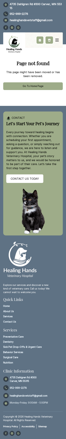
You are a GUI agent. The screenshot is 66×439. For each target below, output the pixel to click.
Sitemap (42, 426)
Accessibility (28, 426)
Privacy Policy (10, 426)
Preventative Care (13, 336)
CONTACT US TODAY (25, 178)
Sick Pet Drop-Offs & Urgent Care (22, 346)
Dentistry (8, 341)
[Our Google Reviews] (18, 27)
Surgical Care (10, 357)
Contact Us (9, 321)
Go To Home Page (33, 86)
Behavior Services (13, 352)
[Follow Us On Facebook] (5, 27)
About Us (8, 311)
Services (8, 316)
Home (6, 305)
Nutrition (8, 362)
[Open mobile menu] (57, 40)
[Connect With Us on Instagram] (12, 27)
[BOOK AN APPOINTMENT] (40, 40)
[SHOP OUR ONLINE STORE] (49, 40)
